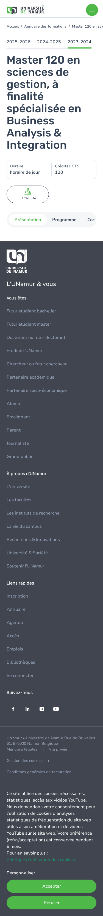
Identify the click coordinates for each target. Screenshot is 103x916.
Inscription (17, 596)
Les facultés (19, 500)
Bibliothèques (21, 662)
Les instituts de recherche (33, 513)
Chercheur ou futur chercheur (37, 364)
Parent (14, 430)
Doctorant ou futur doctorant (36, 337)
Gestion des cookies (25, 760)
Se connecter (20, 676)
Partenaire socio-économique (37, 390)
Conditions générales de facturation (39, 772)
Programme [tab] (64, 220)
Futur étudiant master (29, 324)
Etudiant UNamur (24, 351)
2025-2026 (18, 42)
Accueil (13, 26)
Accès (13, 636)
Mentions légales (22, 749)
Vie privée (58, 749)
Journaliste (18, 443)
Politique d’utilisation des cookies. (41, 860)
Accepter (51, 886)
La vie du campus (24, 526)
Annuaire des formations (45, 26)
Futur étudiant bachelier (31, 311)
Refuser (52, 903)
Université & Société (27, 553)
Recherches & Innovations (33, 540)
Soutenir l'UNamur (25, 566)
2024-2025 (49, 42)
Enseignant (18, 417)
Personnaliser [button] (21, 873)
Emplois (15, 649)
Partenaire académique (30, 377)
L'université (18, 487)
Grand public (20, 457)
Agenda (15, 623)
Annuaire (16, 609)
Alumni (14, 404)
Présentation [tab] (27, 220)
